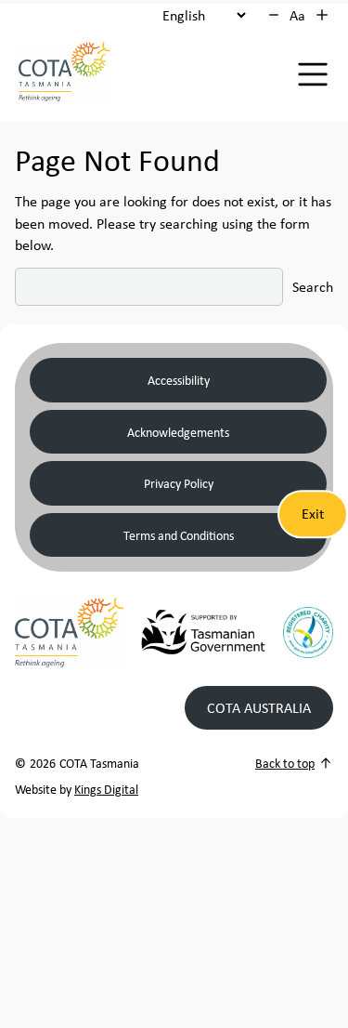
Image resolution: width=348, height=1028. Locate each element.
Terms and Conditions (178, 535)
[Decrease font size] (274, 15)
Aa (297, 15)
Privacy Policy (178, 483)
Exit (313, 513)
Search (312, 286)
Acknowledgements (178, 432)
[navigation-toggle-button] (312, 74)
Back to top (285, 762)
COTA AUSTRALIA (259, 707)
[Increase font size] (322, 14)
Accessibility (179, 380)
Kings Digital (106, 788)
